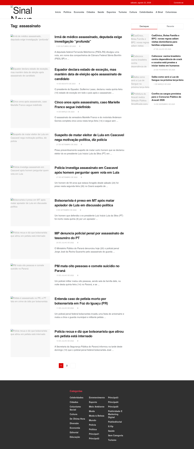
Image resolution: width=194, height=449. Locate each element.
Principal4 (113, 402)
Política (67, 11)
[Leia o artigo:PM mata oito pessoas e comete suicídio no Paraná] (30, 278)
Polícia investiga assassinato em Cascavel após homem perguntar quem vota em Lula (87, 170)
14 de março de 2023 (65, 111)
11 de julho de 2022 (65, 308)
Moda (92, 411)
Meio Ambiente (96, 406)
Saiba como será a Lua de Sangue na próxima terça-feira (167, 78)
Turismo (123, 11)
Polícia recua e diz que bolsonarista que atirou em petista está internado (89, 333)
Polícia (92, 424)
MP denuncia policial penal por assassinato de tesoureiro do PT (89, 235)
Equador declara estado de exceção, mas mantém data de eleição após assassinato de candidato (88, 74)
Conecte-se (178, 2)
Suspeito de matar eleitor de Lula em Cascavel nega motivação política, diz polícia (89, 137)
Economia (79, 11)
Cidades (91, 11)
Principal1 (94, 433)
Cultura (133, 11)
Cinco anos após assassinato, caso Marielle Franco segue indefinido (87, 104)
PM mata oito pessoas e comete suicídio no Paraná (87, 268)
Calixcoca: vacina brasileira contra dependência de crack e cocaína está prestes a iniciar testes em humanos (167, 60)
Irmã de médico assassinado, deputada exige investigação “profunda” (88, 39)
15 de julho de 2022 (65, 275)
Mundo (92, 420)
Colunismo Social (75, 408)
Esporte (93, 402)
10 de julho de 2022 (65, 341)
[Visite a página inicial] (24, 12)
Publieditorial (115, 421)
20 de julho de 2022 (65, 242)
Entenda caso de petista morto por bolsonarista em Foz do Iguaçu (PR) (81, 301)
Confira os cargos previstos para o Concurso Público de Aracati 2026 (166, 97)
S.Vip (110, 426)
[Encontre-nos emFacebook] (159, 2)
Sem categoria (115, 435)
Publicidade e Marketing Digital (115, 414)
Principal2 (94, 438)
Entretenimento (97, 397)
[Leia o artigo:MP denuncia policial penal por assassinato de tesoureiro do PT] (30, 245)
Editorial (74, 432)
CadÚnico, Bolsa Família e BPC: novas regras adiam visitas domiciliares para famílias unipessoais (165, 40)
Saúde (101, 11)
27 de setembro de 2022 (66, 144)
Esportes (111, 11)
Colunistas (171, 11)
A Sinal (159, 11)
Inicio (58, 11)
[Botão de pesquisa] (182, 12)
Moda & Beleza (96, 415)
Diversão (74, 423)
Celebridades (146, 11)
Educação (75, 436)
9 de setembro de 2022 (66, 210)
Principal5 (113, 406)
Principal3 (113, 397)
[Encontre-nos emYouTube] (167, 2)
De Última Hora (77, 418)
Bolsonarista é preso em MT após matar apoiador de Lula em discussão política (84, 202)
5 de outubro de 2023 (66, 46)
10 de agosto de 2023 (65, 83)
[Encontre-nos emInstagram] (163, 2)
